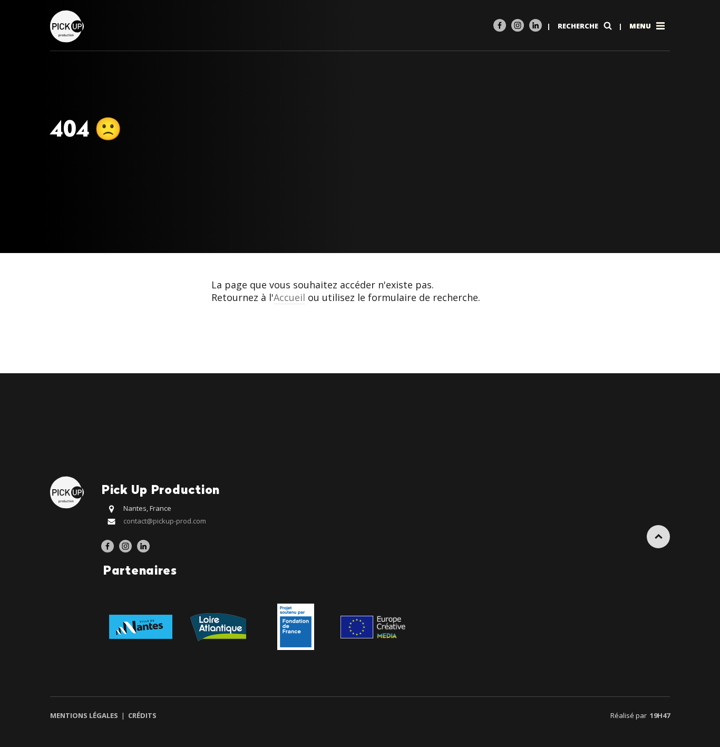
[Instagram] (517, 25)
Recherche (579, 26)
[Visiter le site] (140, 625)
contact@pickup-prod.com (164, 521)
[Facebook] (499, 25)
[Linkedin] (535, 25)
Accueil (289, 297)
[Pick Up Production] (68, 25)
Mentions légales (85, 715)
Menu (641, 26)
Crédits (142, 715)
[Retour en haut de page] (658, 536)
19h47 (660, 715)
